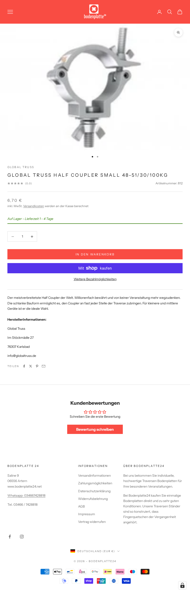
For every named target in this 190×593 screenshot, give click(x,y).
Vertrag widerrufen (92, 522)
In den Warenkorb (95, 254)
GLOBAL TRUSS (20, 167)
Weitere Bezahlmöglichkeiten (95, 279)
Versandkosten (33, 206)
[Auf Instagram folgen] (21, 536)
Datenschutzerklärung (94, 491)
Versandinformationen (94, 475)
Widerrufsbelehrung (93, 499)
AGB (81, 506)
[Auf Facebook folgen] (9, 536)
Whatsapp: (15, 495)
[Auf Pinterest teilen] (37, 366)
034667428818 (34, 495)
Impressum (86, 514)
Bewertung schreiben (95, 429)
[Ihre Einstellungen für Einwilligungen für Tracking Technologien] (182, 585)
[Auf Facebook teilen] (24, 366)
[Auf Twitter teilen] (30, 366)
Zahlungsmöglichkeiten (95, 483)
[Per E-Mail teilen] (43, 366)
